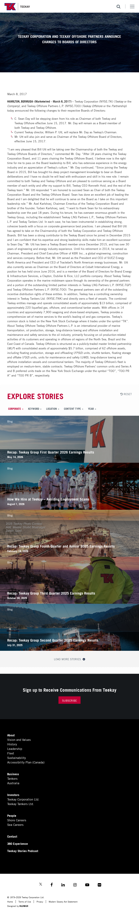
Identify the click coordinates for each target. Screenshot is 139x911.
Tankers (12, 778)
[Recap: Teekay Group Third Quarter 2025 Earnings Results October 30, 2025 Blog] (69, 602)
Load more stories (68, 659)
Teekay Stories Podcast (22, 851)
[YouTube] (87, 885)
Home (10, 901)
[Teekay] (17, 6)
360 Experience (17, 843)
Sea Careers (15, 824)
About (11, 735)
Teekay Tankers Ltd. (20, 803)
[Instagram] (75, 885)
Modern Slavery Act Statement (63, 901)
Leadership (14, 748)
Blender (24, 905)
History (12, 744)
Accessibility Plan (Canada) (26, 762)
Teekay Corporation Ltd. (23, 799)
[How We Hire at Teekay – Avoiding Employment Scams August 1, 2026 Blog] (69, 508)
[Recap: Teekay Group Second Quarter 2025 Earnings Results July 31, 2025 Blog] (69, 649)
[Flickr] (99, 885)
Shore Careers (16, 820)
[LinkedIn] (63, 885)
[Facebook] (51, 885)
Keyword (33, 408)
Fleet (10, 753)
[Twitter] (40, 884)
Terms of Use (24, 901)
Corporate (14, 408)
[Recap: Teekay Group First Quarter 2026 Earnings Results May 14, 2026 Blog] (69, 461)
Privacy (40, 901)
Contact (12, 836)
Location (51, 408)
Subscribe (69, 700)
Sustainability (16, 757)
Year (91, 408)
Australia (13, 783)
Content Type (72, 408)
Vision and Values (19, 739)
